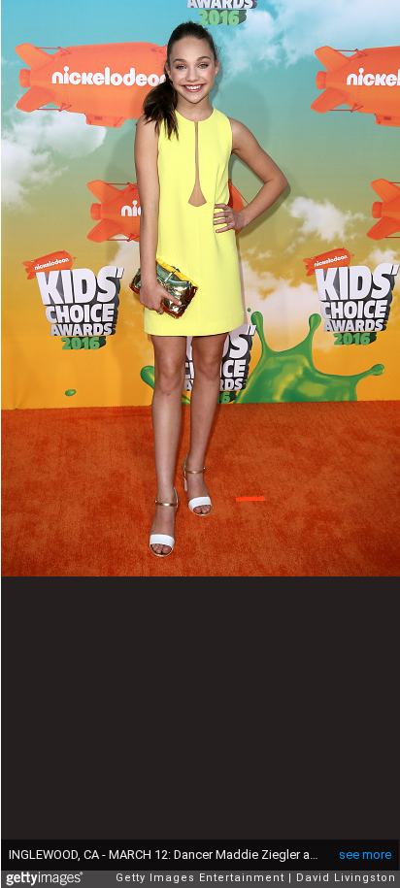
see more (365, 854)
